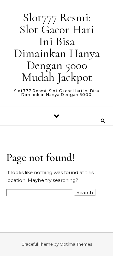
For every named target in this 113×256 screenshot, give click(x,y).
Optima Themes (76, 244)
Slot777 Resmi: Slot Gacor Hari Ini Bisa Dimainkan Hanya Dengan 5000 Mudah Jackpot (57, 47)
